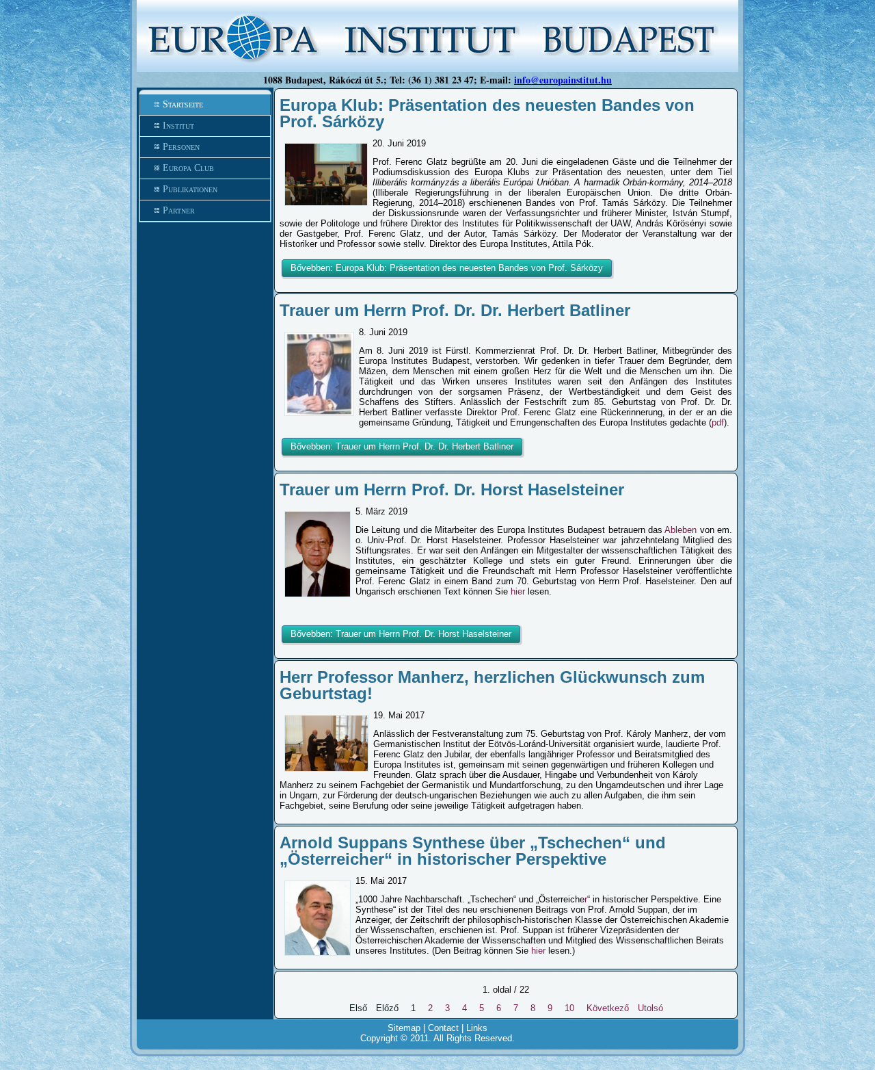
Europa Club (188, 168)
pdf (718, 422)
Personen (181, 147)
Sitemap (404, 1028)
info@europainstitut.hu (563, 80)
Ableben (680, 530)
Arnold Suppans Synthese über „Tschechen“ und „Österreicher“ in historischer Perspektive (473, 850)
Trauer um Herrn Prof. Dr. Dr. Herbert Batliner (455, 310)
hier (518, 591)
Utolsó (650, 1008)
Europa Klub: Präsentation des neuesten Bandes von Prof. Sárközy (487, 113)
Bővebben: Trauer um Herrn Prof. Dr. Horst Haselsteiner (401, 634)
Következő (608, 1008)
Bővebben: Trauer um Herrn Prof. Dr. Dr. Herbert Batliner (402, 446)
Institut (178, 125)
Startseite (183, 104)
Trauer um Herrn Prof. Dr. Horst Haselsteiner (452, 489)
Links (476, 1028)
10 (569, 1008)
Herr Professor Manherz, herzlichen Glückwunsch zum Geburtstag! (492, 685)
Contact (443, 1028)
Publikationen (190, 189)
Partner (179, 210)
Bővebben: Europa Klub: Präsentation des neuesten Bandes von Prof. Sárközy (447, 268)
